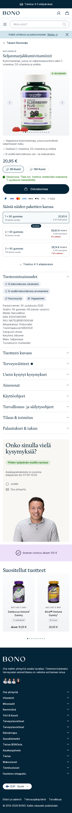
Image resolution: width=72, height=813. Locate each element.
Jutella (14, 483)
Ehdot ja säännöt (12, 799)
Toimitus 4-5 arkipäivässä (38, 4)
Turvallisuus (55, 799)
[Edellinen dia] (10, 102)
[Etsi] (64, 24)
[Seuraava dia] (62, 102)
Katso (53, 34)
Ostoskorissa (39, 189)
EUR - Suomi (16, 786)
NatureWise (9, 51)
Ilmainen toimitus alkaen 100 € (40, 552)
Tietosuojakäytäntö (35, 799)
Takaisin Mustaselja (17, 42)
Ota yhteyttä (16, 489)
